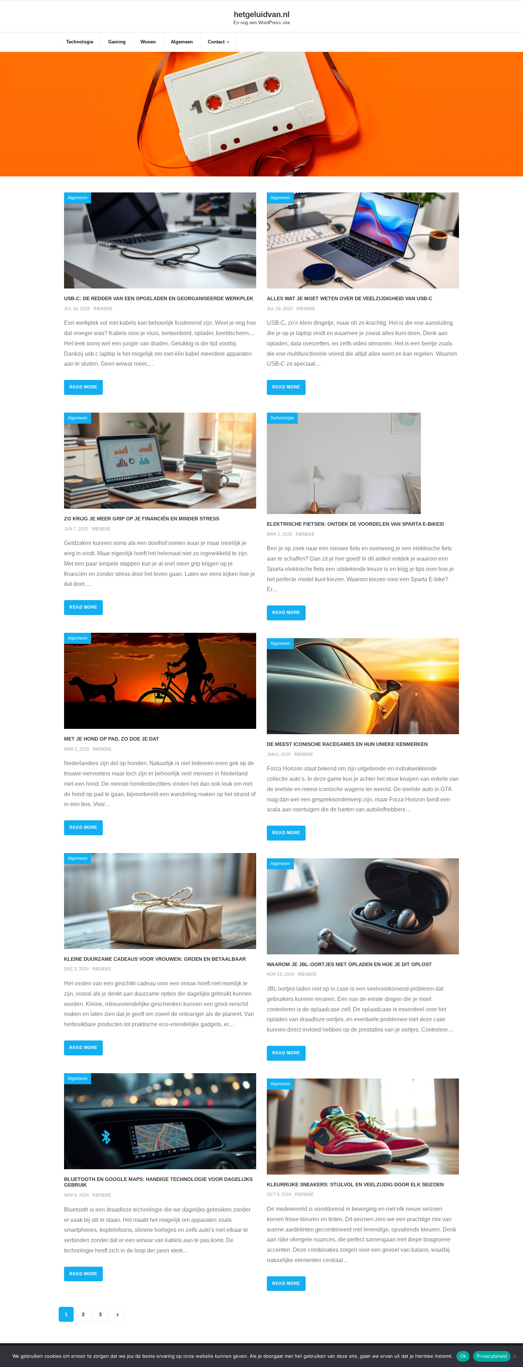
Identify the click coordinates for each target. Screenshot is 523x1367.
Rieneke (103, 308)
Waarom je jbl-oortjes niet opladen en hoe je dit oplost (349, 964)
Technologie (282, 417)
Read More (83, 387)
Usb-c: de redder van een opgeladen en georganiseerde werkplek (158, 298)
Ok (463, 1356)
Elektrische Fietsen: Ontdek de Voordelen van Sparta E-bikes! (355, 524)
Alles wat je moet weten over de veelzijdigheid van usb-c (349, 298)
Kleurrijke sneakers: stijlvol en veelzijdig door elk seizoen (355, 1184)
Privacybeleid (492, 1356)
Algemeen (78, 197)
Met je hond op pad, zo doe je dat (111, 739)
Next (117, 1314)
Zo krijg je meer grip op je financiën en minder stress (141, 518)
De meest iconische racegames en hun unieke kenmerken (347, 744)
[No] (514, 1356)
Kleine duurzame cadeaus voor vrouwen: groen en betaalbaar (155, 959)
